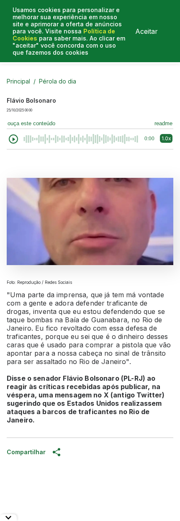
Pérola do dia (57, 81)
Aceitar (146, 31)
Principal (18, 81)
